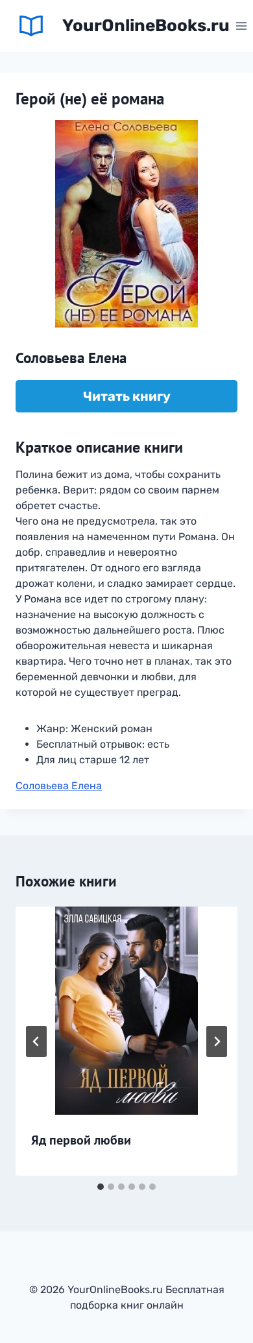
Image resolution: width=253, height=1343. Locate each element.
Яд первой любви (81, 1140)
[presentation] (126, 1011)
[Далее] (216, 1041)
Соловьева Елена (59, 785)
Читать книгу (127, 396)
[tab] (100, 1186)
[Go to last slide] (36, 1041)
